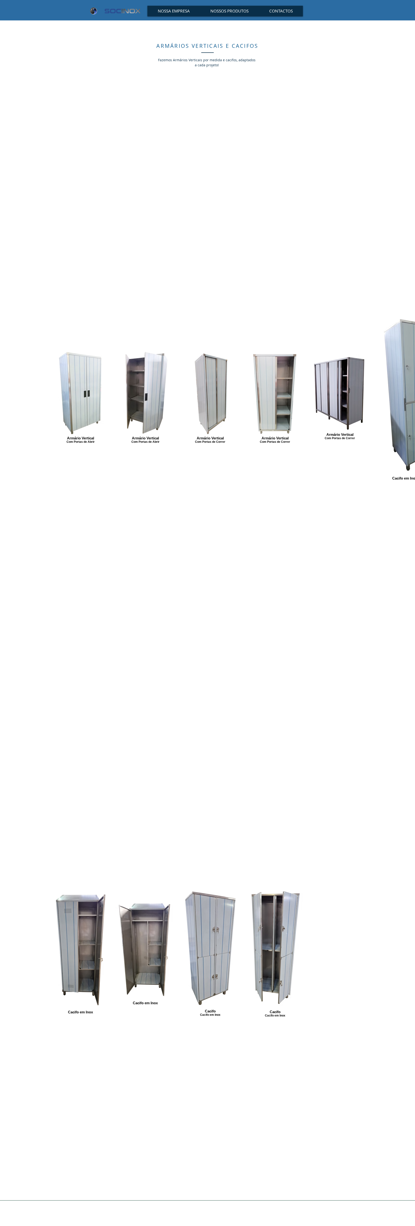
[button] (229, 11)
